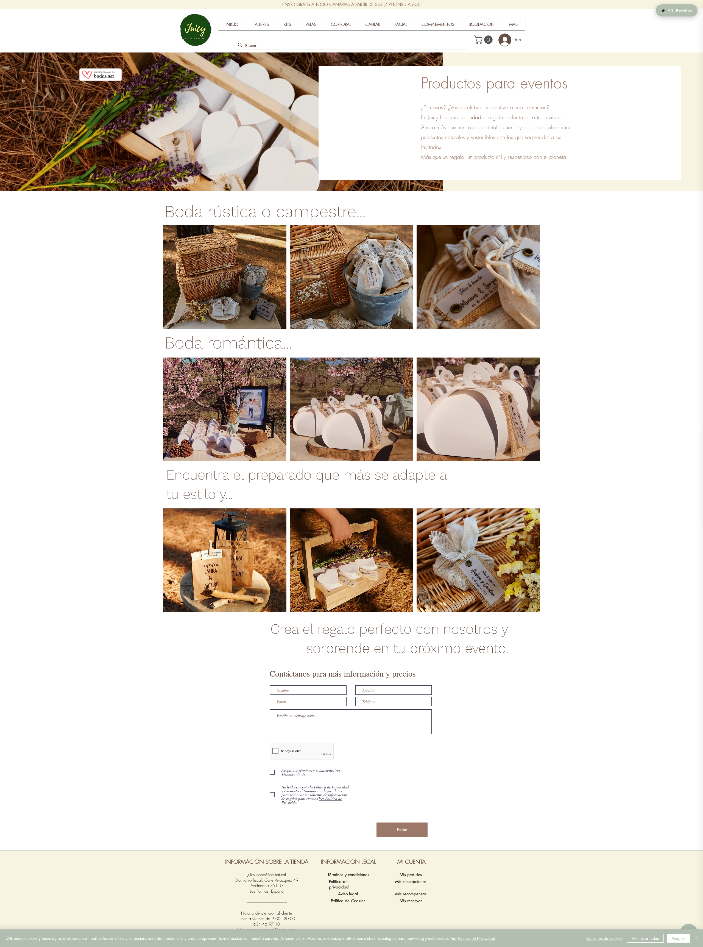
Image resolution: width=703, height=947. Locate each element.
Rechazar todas (645, 938)
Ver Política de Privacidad (473, 938)
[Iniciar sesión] (502, 40)
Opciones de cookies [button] (604, 938)
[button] (484, 39)
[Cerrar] (696, 938)
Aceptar (678, 938)
